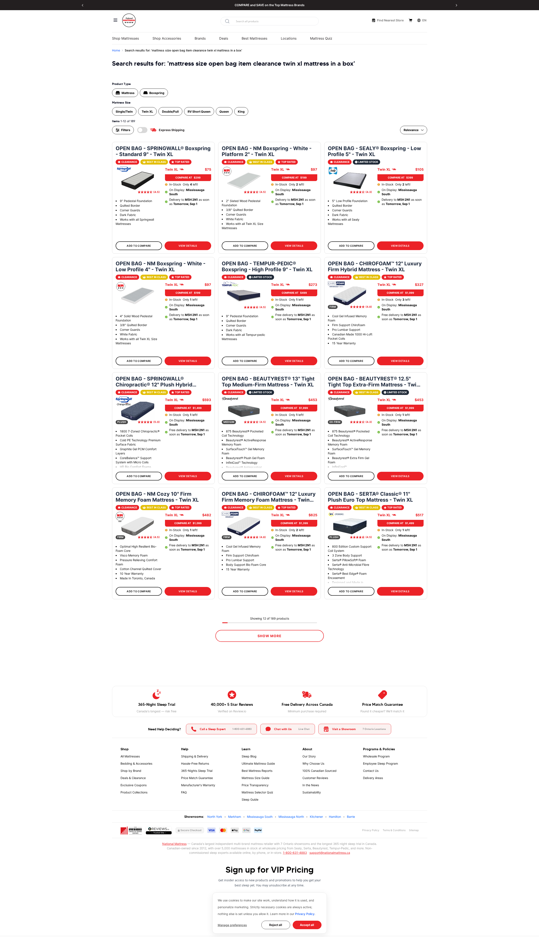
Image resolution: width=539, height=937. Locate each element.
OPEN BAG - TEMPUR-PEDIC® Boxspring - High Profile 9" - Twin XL (267, 267)
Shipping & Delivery (194, 756)
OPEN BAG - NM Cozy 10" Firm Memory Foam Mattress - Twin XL (157, 497)
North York (214, 816)
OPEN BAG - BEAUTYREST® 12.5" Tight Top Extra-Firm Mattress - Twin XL (374, 382)
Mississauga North (291, 816)
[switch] (142, 130)
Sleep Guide (250, 799)
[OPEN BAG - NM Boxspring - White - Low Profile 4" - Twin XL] (138, 295)
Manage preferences (232, 925)
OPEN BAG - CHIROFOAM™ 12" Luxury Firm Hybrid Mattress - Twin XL (375, 267)
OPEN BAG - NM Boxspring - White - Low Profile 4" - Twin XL (160, 267)
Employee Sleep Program (380, 763)
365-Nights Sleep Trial (196, 770)
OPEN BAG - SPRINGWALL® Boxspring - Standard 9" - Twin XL (163, 151)
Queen (224, 111)
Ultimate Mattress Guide (258, 763)
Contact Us (370, 770)
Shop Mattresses (125, 38)
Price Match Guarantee (197, 778)
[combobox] (269, 21)
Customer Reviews (315, 778)
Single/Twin (124, 111)
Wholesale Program (376, 756)
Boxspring (156, 93)
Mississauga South (260, 816)
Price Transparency (255, 785)
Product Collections (134, 792)
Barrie (351, 816)
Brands (200, 38)
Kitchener (316, 816)
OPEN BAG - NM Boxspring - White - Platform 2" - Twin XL (267, 151)
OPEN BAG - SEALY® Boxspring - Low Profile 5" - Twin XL (374, 151)
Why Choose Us (313, 763)
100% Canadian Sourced (319, 770)
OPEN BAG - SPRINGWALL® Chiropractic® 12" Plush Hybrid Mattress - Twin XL (154, 382)
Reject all (275, 925)
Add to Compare (139, 245)
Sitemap (414, 830)
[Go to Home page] (129, 20)
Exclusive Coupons (134, 785)
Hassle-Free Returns (195, 763)
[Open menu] (115, 20)
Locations (289, 38)
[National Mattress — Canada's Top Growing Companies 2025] (131, 830)
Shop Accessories (166, 38)
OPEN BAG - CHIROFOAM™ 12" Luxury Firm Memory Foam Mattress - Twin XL (269, 497)
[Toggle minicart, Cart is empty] (410, 20)
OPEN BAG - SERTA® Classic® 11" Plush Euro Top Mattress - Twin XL (370, 497)
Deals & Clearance (133, 778)
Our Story (309, 756)
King (241, 111)
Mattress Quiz (321, 38)
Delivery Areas (373, 778)
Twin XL (147, 111)
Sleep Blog (249, 756)
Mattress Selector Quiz (257, 792)
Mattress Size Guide (255, 778)
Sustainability (311, 792)
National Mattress (174, 844)
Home (116, 50)
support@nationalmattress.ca (329, 852)
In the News (310, 785)
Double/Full (170, 111)
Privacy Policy (305, 914)
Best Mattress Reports (257, 770)
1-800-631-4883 (295, 852)
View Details (188, 245)
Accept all (307, 925)
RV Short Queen (199, 111)
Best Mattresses (254, 38)
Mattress (128, 93)
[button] (82, 5)
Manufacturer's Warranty (198, 785)
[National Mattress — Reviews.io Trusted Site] (158, 830)
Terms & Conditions (394, 830)
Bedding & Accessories (136, 763)
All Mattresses (130, 756)
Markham (234, 816)
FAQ (184, 792)
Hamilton (335, 816)
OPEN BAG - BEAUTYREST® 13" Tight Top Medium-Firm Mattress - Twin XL (268, 382)
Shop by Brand (131, 770)
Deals (223, 38)
